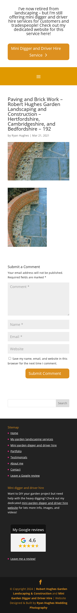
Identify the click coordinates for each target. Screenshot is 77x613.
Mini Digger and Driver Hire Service (36, 52)
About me (16, 463)
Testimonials (18, 457)
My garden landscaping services (31, 439)
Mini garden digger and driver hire (33, 445)
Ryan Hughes (20, 135)
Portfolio (16, 451)
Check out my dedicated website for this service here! (40, 29)
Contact (15, 469)
